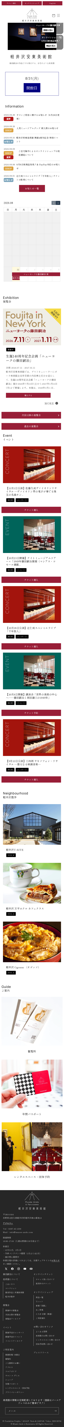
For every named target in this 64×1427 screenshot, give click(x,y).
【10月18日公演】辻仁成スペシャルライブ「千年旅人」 (31, 629)
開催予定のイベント (13, 1336)
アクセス (9, 1367)
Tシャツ (39, 1301)
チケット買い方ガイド (45, 1279)
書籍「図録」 (41, 1305)
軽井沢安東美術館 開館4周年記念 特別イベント (37, 139)
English (52, 3)
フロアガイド (11, 1371)
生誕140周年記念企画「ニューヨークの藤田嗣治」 (30, 358)
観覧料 (8, 1359)
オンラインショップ (32, 3)
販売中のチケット (43, 1283)
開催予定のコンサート (14, 1332)
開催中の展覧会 (11, 1310)
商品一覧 (39, 1297)
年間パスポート (11, 1384)
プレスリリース (41, 1352)
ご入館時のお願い (12, 1363)
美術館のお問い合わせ (45, 1335)
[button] (58, 15)
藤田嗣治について (11, 1274)
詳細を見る (48, 30)
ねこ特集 (39, 1309)
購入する (28, 395)
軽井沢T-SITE (14, 850)
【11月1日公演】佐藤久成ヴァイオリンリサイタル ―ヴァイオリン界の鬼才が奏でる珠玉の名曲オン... (31, 491)
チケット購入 (11, 3)
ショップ (9, 1379)
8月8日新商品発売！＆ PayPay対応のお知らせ (38, 166)
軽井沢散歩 (10, 1296)
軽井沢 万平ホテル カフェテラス (25, 908)
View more (31, 1027)
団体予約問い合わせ (44, 1344)
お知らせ (55, 1260)
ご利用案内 (8, 1349)
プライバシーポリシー (14, 1392)
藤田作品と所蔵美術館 (14, 1292)
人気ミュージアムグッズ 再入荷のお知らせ (37, 128)
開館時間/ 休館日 (12, 1354)
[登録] (55, 1410)
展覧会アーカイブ (12, 1318)
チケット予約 (31, 712)
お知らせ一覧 (32, 188)
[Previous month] (53, 203)
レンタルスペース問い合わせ (48, 1340)
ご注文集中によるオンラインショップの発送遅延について (39, 153)
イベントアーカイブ (13, 1341)
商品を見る (51, 45)
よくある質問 (41, 1331)
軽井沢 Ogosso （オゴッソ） (23, 967)
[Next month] (58, 203)
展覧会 (6, 1305)
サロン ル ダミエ (12, 1375)
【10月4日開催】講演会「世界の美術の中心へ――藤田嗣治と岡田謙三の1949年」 (31, 696)
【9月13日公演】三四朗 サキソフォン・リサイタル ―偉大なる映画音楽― (32, 762)
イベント (7, 1327)
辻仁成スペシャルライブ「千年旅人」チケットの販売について (38, 177)
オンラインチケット (43, 1274)
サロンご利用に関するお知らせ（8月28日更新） (38, 116)
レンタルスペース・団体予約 (17, 1388)
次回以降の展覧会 (12, 1314)
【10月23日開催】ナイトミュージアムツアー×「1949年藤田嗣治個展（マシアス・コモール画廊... (31, 561)
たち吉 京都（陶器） (44, 1314)
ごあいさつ (10, 1284)
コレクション (11, 1288)
